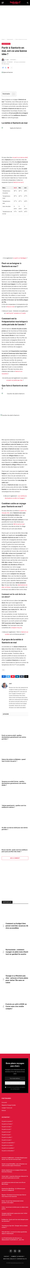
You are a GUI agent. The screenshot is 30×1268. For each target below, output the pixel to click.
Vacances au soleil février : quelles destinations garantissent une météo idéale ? (14, 783)
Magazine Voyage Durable (9, 1105)
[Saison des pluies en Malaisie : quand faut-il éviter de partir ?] (15, 749)
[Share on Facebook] (3, 67)
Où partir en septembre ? (8, 1142)
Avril (15, 187)
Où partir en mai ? (6, 1132)
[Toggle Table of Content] (12, 94)
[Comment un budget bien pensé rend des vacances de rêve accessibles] (15, 913)
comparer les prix (16, 627)
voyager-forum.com (7, 1107)
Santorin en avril (18, 182)
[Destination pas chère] (15, 2)
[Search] (27, 3)
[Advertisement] (15, 22)
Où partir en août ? (7, 1140)
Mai (3, 670)
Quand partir (6, 43)
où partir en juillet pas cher (14, 380)
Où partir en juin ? (6, 1134)
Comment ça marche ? (17, 1256)
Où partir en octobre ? (7, 1145)
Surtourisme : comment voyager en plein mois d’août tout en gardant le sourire (17, 952)
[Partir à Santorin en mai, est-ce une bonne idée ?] (15, 80)
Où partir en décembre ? (8, 1150)
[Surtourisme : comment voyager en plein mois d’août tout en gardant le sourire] (15, 939)
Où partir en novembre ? (8, 1148)
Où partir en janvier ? (7, 1121)
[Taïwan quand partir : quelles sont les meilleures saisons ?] (15, 795)
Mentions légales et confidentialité (15, 1258)
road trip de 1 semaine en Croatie (16, 313)
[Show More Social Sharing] (11, 67)
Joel (8, 59)
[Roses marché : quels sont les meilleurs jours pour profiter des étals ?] (15, 840)
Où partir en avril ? (6, 1129)
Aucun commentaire (20, 62)
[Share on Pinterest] (8, 67)
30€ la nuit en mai (18, 524)
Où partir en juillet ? (7, 1137)
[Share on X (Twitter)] (5, 67)
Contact (6, 1256)
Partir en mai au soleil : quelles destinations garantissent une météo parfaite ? (14, 737)
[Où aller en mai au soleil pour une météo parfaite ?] (15, 817)
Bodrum (4, 1110)
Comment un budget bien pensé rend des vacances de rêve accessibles (17, 926)
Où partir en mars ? (7, 1126)
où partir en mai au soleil (20, 157)
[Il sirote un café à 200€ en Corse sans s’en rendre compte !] (15, 994)
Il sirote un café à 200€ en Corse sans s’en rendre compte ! (16, 1006)
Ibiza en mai (10, 307)
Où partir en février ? (7, 1124)
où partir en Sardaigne (19, 258)
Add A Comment (15, 858)
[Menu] (3, 3)
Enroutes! (4, 1102)
